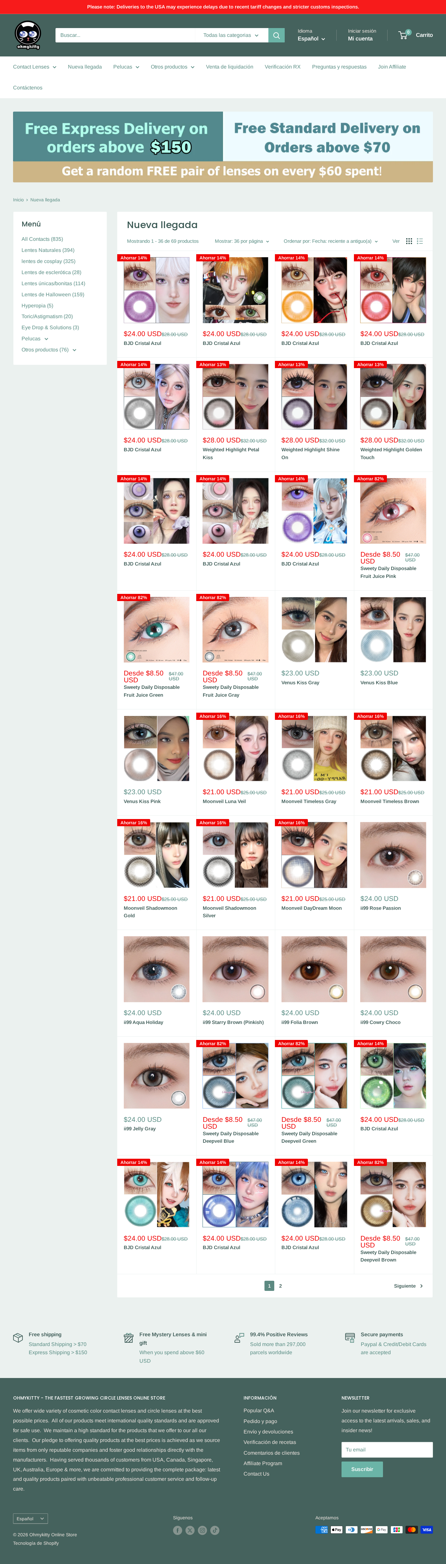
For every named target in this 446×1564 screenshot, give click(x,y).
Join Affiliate (392, 67)
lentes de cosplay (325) (48, 261)
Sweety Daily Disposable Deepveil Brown (388, 1255)
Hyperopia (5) (37, 305)
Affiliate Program (263, 1463)
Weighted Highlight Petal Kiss (231, 453)
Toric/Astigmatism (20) (47, 316)
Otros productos (169, 67)
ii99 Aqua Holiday (143, 1022)
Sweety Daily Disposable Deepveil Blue (231, 1137)
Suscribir (362, 1469)
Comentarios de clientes (272, 1453)
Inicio (18, 199)
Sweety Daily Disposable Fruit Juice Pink (388, 572)
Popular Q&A (259, 1410)
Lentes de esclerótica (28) (51, 272)
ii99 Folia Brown (299, 1022)
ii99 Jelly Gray (140, 1128)
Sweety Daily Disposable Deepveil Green (309, 1137)
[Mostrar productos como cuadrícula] (409, 241)
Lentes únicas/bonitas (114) (53, 283)
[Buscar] (276, 35)
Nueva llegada (85, 67)
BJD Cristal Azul (142, 343)
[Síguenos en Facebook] (177, 1530)
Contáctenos (27, 87)
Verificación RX (283, 67)
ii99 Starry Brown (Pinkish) (233, 1022)
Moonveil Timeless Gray (308, 801)
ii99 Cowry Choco (380, 1022)
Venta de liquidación (229, 67)
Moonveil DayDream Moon (311, 908)
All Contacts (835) (42, 239)
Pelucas (122, 67)
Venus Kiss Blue (379, 682)
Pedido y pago (260, 1421)
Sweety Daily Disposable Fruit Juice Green (152, 690)
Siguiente (405, 1286)
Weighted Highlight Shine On (310, 453)
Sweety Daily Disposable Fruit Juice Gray (231, 690)
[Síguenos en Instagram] (202, 1530)
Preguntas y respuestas (339, 67)
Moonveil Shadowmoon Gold (150, 911)
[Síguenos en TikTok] (214, 1530)
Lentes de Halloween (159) (53, 294)
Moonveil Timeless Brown (389, 801)
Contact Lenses (31, 67)
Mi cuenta (360, 39)
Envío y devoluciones (268, 1431)
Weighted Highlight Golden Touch (391, 453)
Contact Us (256, 1474)
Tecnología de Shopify (36, 1543)
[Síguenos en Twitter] (190, 1530)
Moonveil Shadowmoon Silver (229, 911)
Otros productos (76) (46, 349)
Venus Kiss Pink (142, 801)
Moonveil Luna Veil (224, 801)
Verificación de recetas (270, 1442)
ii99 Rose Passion (380, 908)
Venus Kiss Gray (300, 682)
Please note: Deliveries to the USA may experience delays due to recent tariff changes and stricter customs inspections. (223, 6)
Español (25, 1518)
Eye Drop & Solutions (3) (50, 327)
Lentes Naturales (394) (48, 250)
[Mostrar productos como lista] (420, 241)
